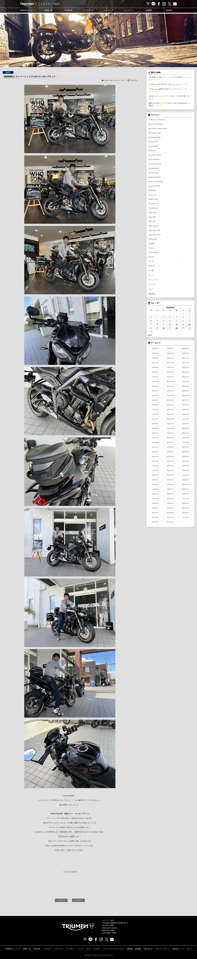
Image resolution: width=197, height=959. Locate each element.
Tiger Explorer (153, 226)
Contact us (175, 4)
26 (164, 328)
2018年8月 (155, 499)
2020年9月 (185, 456)
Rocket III (152, 150)
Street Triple (108, 80)
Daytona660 (153, 146)
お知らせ (116, 80)
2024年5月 (155, 391)
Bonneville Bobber (155, 124)
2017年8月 (155, 517)
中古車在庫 (68, 10)
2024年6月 (185, 386)
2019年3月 (185, 484)
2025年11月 (155, 363)
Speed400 (152, 190)
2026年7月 (170, 349)
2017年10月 (170, 513)
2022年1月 (170, 433)
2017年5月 (155, 522)
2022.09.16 (133, 80)
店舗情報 (149, 10)
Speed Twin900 (154, 186)
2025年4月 (170, 372)
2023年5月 (155, 409)
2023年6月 (185, 405)
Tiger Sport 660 (154, 230)
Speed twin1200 (154, 177)
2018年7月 (170, 499)
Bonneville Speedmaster (157, 128)
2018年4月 (170, 503)
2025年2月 (155, 377)
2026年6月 (185, 349)
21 (176, 324)
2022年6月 (185, 424)
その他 (151, 270)
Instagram (164, 4)
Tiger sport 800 (154, 235)
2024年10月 (170, 381)
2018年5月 (155, 503)
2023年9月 (185, 400)
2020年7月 (170, 461)
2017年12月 (185, 508)
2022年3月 (185, 428)
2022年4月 (170, 428)
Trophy (151, 248)
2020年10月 (170, 456)
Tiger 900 (152, 221)
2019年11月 (155, 475)
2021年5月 (155, 447)
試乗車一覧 (48, 10)
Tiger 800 (152, 217)
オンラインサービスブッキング (113, 949)
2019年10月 (170, 475)
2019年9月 (185, 475)
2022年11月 (155, 419)
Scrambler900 (153, 168)
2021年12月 (185, 433)
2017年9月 (185, 513)
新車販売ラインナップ (12, 949)
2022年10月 (170, 419)
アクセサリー (88, 10)
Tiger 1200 (152, 212)
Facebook (159, 4)
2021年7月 (170, 442)
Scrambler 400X (154, 155)
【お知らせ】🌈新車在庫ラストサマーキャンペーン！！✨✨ (167, 90)
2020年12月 (185, 452)
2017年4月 (170, 522)
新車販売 (28, 10)
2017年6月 (185, 517)
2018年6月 (185, 499)
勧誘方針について (178, 949)
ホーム (189, 949)
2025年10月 (170, 363)
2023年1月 (170, 414)
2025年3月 (185, 372)
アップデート (128, 10)
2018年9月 (185, 494)
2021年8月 (155, 442)
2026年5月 (155, 353)
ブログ (122, 80)
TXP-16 (151, 261)
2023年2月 (155, 414)
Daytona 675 (153, 142)
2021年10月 (170, 438)
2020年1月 (170, 470)
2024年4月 (170, 391)
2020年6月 (185, 461)
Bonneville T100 (154, 133)
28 (177, 328)
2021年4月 (170, 447)
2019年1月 (170, 489)
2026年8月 (155, 349)
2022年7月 (170, 424)
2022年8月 (155, 424)
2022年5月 (155, 428)
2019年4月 (170, 484)
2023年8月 (155, 405)
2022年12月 (185, 414)
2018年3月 (185, 503)
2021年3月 (185, 447)
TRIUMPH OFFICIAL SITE (148, 4)
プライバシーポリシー (162, 949)
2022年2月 (155, 433)
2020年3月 (185, 466)
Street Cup (152, 195)
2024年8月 (155, 386)
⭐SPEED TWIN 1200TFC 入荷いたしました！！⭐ (167, 84)
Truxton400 (153, 252)
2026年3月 (185, 353)
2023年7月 (170, 405)
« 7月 (150, 335)
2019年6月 (185, 480)
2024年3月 (185, 391)
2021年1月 (170, 452)
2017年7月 (170, 517)
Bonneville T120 (154, 137)
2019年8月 (155, 480)
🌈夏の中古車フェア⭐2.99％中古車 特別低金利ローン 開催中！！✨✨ (169, 104)
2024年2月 (155, 395)
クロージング (108, 10)
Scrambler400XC (154, 164)
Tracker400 (152, 239)
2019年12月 (185, 470)
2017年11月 (155, 513)
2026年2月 (155, 358)
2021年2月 (155, 452)
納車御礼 (151, 294)
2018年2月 (155, 508)
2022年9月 (185, 419)
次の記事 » (78, 900)
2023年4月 (170, 409)
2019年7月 (170, 480)
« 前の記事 (61, 900)
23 (189, 324)
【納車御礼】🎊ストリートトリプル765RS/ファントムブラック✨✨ (169, 78)
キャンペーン (153, 280)
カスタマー (97, 949)
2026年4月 (170, 353)
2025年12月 (185, 358)
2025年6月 (185, 367)
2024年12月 (185, 377)
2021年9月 (185, 438)
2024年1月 (170, 395)
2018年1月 (170, 508)
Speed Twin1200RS (155, 181)
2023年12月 (185, 395)
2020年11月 (155, 456)
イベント (151, 275)
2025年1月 (170, 377)
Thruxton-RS (153, 204)
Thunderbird (153, 208)
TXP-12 (151, 257)
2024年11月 (155, 381)
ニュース (151, 284)
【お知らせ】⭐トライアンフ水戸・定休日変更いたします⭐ (169, 97)
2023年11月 (155, 400)
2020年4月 (170, 466)
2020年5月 (155, 466)
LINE (153, 4)
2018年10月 (170, 494)
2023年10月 (170, 400)
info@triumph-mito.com (109, 928)
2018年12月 (185, 489)
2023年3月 (185, 409)
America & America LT (157, 119)
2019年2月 (155, 489)
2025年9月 (185, 363)
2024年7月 (170, 386)
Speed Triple (153, 173)
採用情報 (169, 10)
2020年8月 (155, 461)
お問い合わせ (148, 949)
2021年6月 (185, 442)
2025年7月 (170, 367)
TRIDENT (151, 243)
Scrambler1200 (154, 159)
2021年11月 (155, 438)
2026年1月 (170, 358)
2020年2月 (155, 470)
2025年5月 (155, 372)
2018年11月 (155, 494)
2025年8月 (155, 367)
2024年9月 (185, 381)
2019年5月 (155, 484)
